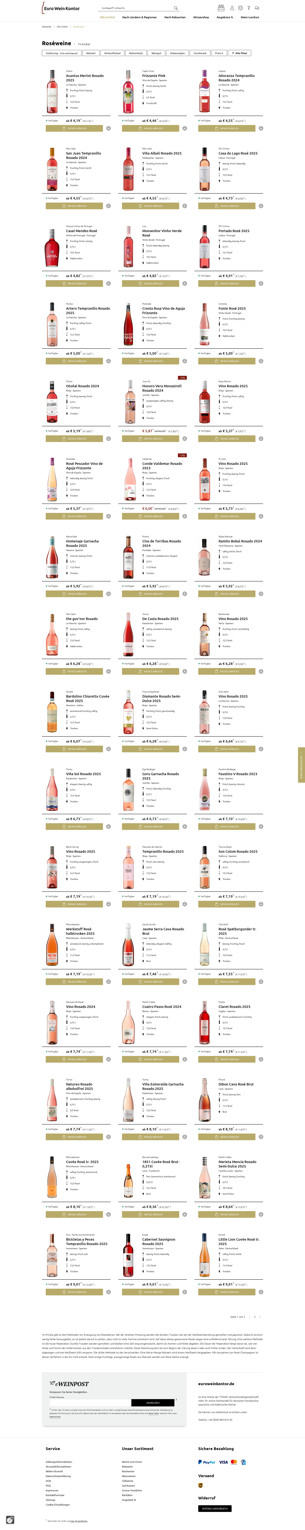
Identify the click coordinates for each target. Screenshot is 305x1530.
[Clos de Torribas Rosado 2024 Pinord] (128, 557)
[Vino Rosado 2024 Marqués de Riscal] (52, 1022)
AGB (48, 1480)
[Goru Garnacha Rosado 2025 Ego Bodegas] (128, 790)
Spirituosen (128, 1485)
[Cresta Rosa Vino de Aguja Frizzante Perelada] (128, 324)
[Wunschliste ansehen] (240, 8)
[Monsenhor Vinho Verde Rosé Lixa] (128, 246)
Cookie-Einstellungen (58, 1504)
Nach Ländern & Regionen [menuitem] (139, 17)
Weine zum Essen (132, 1461)
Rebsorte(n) (136, 53)
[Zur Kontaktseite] (257, 8)
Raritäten (127, 1495)
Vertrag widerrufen (215, 1508)
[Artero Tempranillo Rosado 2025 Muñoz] (52, 324)
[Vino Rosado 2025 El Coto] (204, 479)
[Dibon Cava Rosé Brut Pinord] (204, 1100)
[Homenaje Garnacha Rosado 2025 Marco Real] (52, 557)
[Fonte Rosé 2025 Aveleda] (204, 324)
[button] (221, 8)
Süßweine (127, 1480)
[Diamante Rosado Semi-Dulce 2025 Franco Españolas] (128, 712)
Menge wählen (77, 128)
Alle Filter (241, 53)
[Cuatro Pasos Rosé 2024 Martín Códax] (128, 1022)
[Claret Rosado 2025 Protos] (204, 1022)
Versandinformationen (58, 1466)
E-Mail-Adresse (57, 1397)
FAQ (48, 1485)
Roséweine (128, 1471)
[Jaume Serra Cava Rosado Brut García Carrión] (128, 945)
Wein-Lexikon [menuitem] (250, 17)
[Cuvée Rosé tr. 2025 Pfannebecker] (52, 1177)
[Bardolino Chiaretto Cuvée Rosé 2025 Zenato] (52, 712)
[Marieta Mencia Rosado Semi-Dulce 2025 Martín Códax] (204, 1177)
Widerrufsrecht (54, 1471)
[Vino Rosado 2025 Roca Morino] (204, 402)
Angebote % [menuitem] (225, 17)
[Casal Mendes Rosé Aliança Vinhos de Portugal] (52, 246)
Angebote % (129, 1499)
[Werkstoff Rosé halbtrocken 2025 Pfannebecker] (52, 945)
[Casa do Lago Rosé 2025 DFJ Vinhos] (204, 169)
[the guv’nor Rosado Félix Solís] (52, 634)
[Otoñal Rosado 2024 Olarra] (52, 402)
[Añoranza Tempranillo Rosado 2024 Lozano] (204, 91)
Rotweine (127, 1466)
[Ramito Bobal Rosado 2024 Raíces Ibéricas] (204, 557)
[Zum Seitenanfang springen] (152, 1527)
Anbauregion (177, 53)
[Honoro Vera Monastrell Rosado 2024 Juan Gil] (130, 402)
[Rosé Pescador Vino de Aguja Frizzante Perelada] (52, 479)
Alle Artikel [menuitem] (107, 17)
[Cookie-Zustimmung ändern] (10, 1520)
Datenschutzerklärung (58, 1475)
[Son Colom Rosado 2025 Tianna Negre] (204, 867)
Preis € (219, 53)
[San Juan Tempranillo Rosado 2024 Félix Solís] (52, 169)
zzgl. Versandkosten (79, 1521)
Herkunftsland (112, 53)
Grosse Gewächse (132, 1490)
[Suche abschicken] (176, 8)
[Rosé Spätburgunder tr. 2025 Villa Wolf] (204, 945)
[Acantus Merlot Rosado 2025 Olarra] (52, 91)
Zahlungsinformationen (59, 1461)
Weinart (90, 53)
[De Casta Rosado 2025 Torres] (128, 634)
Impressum (52, 1490)
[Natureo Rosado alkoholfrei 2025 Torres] (52, 1100)
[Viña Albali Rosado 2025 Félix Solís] (128, 169)
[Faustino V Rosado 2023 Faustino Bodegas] (204, 790)
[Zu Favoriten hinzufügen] (108, 128)
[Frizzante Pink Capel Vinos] (128, 91)
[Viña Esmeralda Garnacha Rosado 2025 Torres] (128, 1100)
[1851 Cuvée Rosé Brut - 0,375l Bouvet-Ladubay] (128, 1177)
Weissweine (129, 1475)
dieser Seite (154, 1413)
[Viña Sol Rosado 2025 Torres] (52, 790)
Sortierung (62, 53)
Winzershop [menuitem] (201, 17)
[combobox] (139, 8)
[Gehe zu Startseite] (61, 8)
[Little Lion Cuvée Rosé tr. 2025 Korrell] (204, 1255)
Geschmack (200, 53)
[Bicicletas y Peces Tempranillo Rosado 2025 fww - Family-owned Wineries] (52, 1255)
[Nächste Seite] (260, 1316)
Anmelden (152, 1402)
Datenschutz (55, 1416)
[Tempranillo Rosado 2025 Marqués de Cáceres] (128, 867)
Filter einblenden (301, 767)
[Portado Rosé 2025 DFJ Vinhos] (204, 246)
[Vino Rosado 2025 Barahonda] (204, 634)
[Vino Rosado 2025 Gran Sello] (204, 712)
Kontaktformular (55, 1495)
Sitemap (50, 1499)
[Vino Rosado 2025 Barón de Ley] (52, 867)
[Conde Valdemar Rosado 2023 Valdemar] (130, 479)
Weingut (156, 53)
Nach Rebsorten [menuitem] (175, 17)
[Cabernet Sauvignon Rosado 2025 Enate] (128, 1255)
